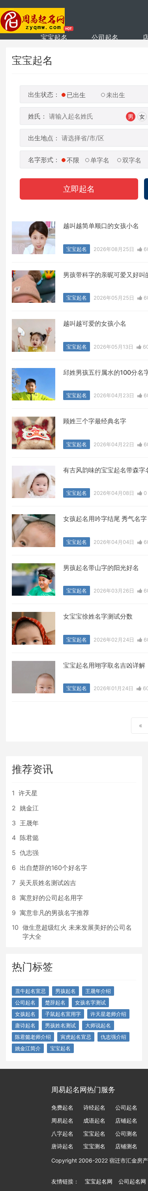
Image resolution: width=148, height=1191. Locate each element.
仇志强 (29, 853)
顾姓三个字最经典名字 (94, 421)
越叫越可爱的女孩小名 (94, 323)
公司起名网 (132, 1181)
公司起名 (105, 38)
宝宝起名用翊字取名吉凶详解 (104, 665)
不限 (73, 160)
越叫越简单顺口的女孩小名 (101, 226)
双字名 (131, 160)
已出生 (76, 95)
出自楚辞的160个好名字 (53, 868)
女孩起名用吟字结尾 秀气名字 (105, 519)
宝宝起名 (54, 38)
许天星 (28, 793)
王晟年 (29, 823)
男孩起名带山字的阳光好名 (101, 568)
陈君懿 (29, 838)
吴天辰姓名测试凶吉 (47, 883)
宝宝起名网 (98, 1181)
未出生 (115, 95)
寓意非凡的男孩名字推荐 (54, 913)
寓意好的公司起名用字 (51, 898)
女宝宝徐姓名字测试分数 (98, 616)
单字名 (99, 160)
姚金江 (29, 808)
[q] (32, 16)
